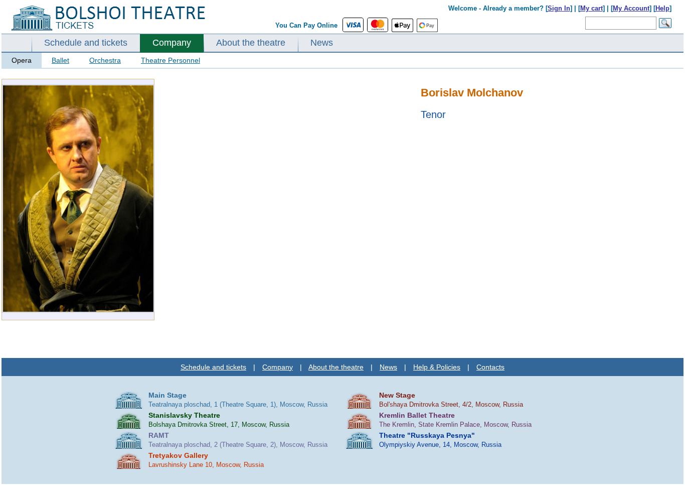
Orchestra (105, 60)
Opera (22, 60)
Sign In (559, 8)
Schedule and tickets (85, 43)
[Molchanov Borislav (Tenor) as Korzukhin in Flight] (78, 310)
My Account (631, 8)
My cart (591, 8)
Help (662, 8)
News (321, 43)
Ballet (60, 60)
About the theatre (250, 43)
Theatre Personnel (170, 60)
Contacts (490, 367)
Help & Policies (436, 367)
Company (171, 43)
